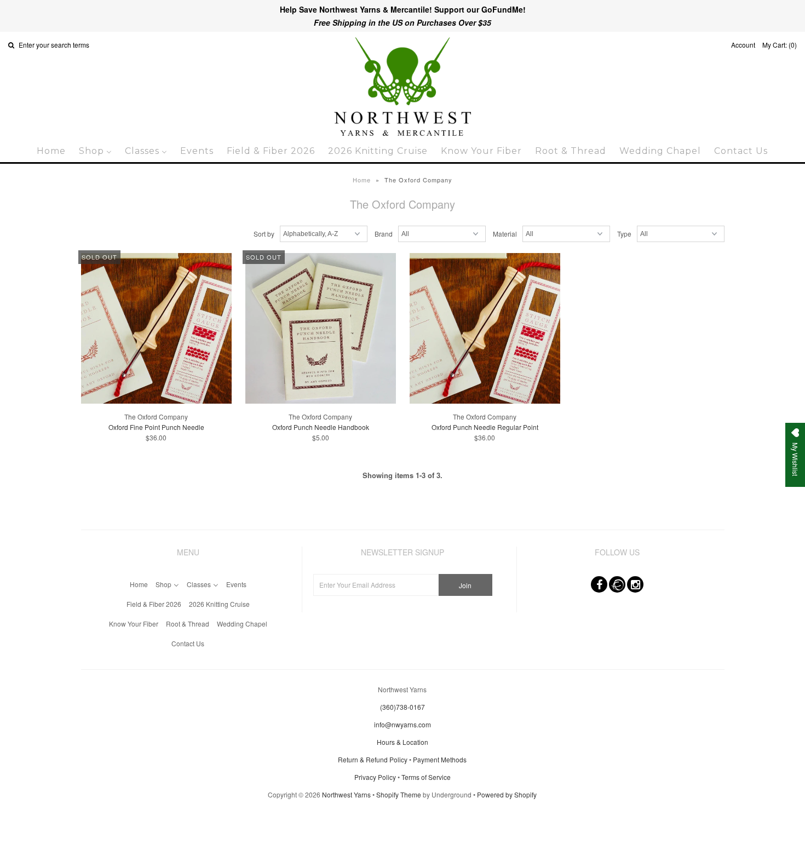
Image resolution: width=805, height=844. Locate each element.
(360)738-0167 (402, 706)
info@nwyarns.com (402, 724)
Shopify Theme (398, 794)
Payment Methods (440, 759)
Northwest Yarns (346, 794)
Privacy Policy (375, 777)
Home (362, 179)
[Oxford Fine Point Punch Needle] (156, 329)
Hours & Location (402, 742)
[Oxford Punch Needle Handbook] (320, 329)
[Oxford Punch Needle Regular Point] (485, 329)
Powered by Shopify (507, 794)
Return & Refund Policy (372, 759)
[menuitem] (51, 151)
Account (743, 44)
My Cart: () (779, 44)
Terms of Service (426, 777)
